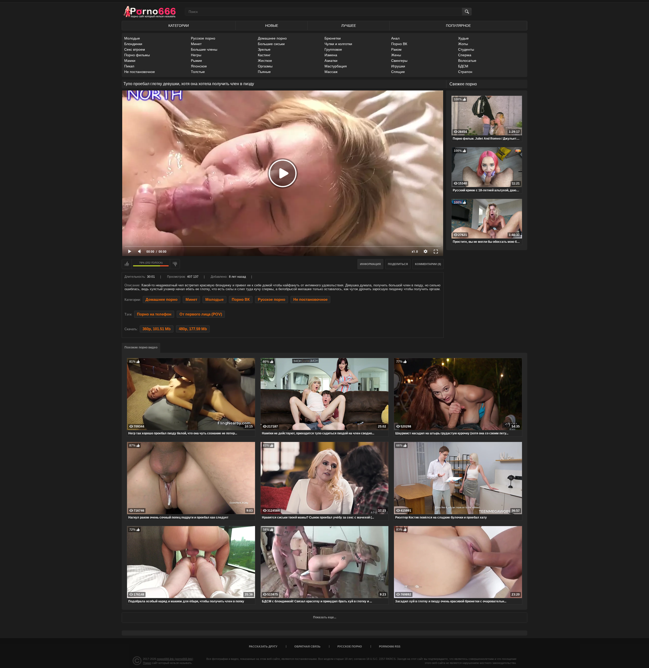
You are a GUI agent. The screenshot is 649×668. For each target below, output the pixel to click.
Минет (196, 44)
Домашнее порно (272, 38)
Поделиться (398, 264)
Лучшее (348, 26)
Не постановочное (139, 72)
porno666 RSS (389, 646)
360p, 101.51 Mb (156, 329)
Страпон (465, 72)
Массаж (330, 72)
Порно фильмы (137, 55)
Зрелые (264, 49)
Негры (196, 55)
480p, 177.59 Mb (193, 329)
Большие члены (204, 49)
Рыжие (196, 61)
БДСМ (463, 66)
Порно (147, 662)
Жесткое (265, 61)
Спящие (398, 72)
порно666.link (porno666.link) (175, 658)
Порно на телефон (154, 314)
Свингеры (399, 61)
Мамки (129, 61)
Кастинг (264, 55)
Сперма (464, 55)
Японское (199, 66)
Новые (271, 26)
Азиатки (330, 61)
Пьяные (264, 72)
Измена (330, 55)
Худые (463, 38)
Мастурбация (335, 66)
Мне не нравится (175, 264)
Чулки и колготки (338, 44)
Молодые (132, 38)
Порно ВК (399, 44)
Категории (178, 26)
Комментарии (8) (428, 264)
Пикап (129, 66)
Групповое (333, 49)
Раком (396, 49)
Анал (395, 38)
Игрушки (398, 66)
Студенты (466, 49)
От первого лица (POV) (200, 314)
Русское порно (203, 38)
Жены (396, 55)
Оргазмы (265, 66)
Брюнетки (332, 38)
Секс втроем (134, 49)
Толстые (198, 72)
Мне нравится (127, 264)
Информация (370, 264)
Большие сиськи (271, 44)
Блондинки (133, 44)
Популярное (458, 26)
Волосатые (467, 61)
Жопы (463, 44)
